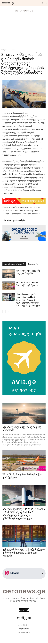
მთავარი (4, 50)
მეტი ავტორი (33, 264)
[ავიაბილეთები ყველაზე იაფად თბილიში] (8, 273)
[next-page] (8, 311)
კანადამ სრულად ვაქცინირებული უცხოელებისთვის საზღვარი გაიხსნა (23, 552)
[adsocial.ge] (13, 577)
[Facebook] (24, 605)
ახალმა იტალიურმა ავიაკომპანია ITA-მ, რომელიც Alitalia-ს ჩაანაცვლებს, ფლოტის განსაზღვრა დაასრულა (28, 300)
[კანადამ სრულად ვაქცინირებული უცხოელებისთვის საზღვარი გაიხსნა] (24, 536)
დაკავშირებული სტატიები (14, 264)
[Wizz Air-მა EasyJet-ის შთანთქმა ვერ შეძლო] (8, 285)
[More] (32, 251)
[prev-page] (4, 311)
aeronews (13, 50)
